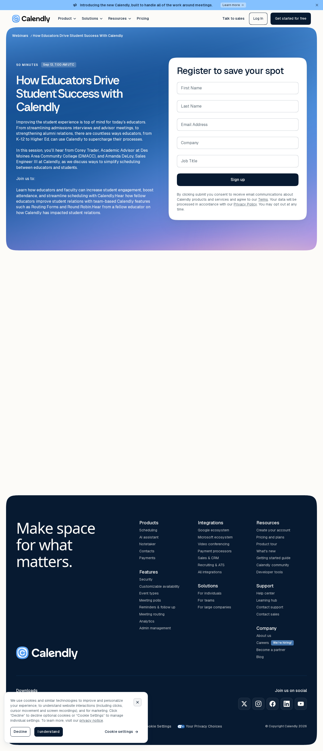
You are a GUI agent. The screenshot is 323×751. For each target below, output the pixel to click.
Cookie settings (119, 731)
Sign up (238, 179)
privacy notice (91, 720)
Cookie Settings (157, 726)
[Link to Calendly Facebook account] (272, 704)
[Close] (137, 702)
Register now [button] (28, 452)
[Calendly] (31, 19)
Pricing (143, 18)
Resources (117, 18)
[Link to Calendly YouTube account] (301, 704)
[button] (291, 19)
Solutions (90, 18)
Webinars (20, 35)
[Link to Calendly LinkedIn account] (287, 704)
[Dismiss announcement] (317, 5)
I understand (49, 731)
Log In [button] (258, 18)
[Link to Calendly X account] (244, 704)
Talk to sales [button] (233, 18)
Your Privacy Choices (204, 726)
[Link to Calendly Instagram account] (258, 704)
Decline (20, 731)
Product (65, 18)
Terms (263, 199)
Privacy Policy (245, 204)
